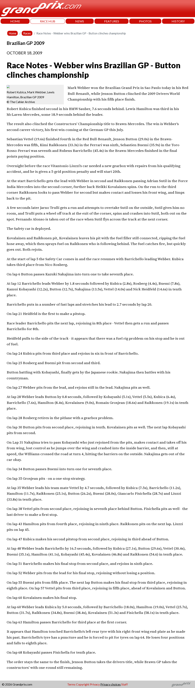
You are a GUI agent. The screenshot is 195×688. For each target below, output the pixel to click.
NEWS (79, 21)
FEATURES (111, 21)
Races (27, 33)
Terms (71, 684)
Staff (124, 684)
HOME (15, 21)
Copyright (82, 684)
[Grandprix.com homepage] (181, 684)
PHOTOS (145, 21)
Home (12, 33)
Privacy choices (110, 684)
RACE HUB (47, 21)
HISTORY (178, 21)
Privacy (95, 684)
